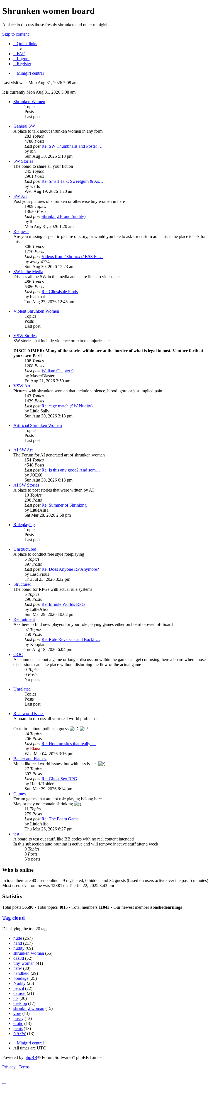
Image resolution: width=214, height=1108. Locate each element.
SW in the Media (28, 271)
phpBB (31, 1057)
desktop (20, 1003)
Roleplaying (24, 524)
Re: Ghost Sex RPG (59, 778)
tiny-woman (24, 963)
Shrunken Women (29, 101)
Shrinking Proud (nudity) (64, 216)
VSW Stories (25, 335)
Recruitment (24, 619)
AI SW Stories (26, 485)
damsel (19, 993)
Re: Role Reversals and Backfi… (71, 639)
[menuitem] (19, 53)
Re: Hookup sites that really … (69, 743)
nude (17, 938)
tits (15, 998)
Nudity (19, 983)
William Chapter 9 (58, 370)
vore (17, 1013)
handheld (21, 973)
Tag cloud (13, 918)
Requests (21, 231)
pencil (18, 988)
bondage (20, 978)
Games (19, 793)
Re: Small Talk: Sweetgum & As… (72, 181)
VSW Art (21, 385)
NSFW (19, 1033)
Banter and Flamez (30, 758)
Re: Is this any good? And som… (71, 470)
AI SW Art (23, 450)
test (16, 834)
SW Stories (23, 161)
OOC (18, 654)
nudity (19, 948)
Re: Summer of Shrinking (64, 505)
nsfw (17, 968)
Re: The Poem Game (60, 819)
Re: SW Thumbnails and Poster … (72, 146)
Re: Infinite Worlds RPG (63, 604)
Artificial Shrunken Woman (37, 425)
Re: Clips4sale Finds (60, 291)
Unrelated (22, 689)
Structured (22, 584)
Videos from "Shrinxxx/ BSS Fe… (72, 256)
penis (18, 1028)
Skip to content (15, 34)
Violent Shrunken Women (36, 311)
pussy (18, 1018)
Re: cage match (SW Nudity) (67, 406)
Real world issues (28, 713)
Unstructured (24, 549)
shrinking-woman (28, 1008)
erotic (18, 1023)
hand (17, 943)
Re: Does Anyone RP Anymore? (70, 569)
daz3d (18, 958)
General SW (24, 126)
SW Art (20, 196)
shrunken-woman (28, 953)
